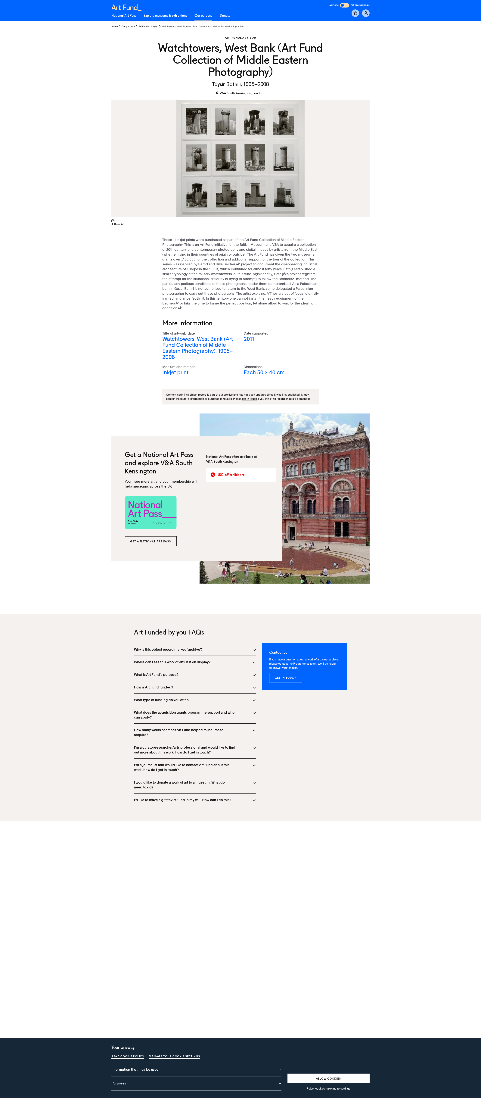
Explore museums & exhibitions (165, 15)
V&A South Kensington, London (241, 93)
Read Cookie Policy (127, 1056)
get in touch (249, 399)
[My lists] (355, 13)
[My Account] (366, 13)
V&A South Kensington (222, 461)
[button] (151, 541)
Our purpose (203, 15)
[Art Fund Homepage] (126, 7)
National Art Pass (123, 15)
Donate (225, 15)
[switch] (344, 5)
